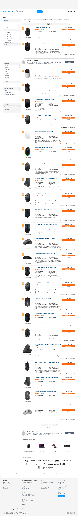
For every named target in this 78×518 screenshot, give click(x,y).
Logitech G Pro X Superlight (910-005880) (44, 313)
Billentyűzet (67, 451)
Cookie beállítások (43, 488)
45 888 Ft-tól (68, 238)
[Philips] (50, 461)
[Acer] (44, 461)
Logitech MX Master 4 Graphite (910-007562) (45, 238)
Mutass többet (38, 21)
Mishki (25, 509)
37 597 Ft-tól (68, 282)
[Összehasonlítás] (68, 11)
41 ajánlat (68, 365)
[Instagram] (71, 512)
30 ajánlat (68, 212)
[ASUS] (32, 461)
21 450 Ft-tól (68, 344)
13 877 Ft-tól (68, 27)
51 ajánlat (68, 411)
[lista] (48, 24)
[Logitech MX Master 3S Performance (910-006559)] (28, 381)
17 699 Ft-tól (68, 99)
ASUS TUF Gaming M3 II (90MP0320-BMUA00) (45, 329)
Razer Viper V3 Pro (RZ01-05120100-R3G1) (44, 209)
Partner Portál (61, 482)
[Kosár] (71, 11)
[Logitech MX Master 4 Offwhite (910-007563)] (28, 411)
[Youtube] (74, 512)
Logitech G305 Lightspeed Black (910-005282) (45, 43)
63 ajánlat (68, 31)
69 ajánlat (68, 166)
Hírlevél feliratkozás (44, 484)
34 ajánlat (68, 151)
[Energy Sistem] (56, 467)
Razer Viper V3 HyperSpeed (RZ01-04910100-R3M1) (46, 267)
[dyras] (50, 467)
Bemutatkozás (6, 482)
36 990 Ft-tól (68, 194)
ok (19, 23)
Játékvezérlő (54, 451)
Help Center (60, 483)
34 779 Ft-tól (68, 253)
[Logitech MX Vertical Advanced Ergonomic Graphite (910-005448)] (28, 348)
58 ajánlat (68, 301)
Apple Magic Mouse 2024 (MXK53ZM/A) (44, 131)
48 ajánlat (68, 87)
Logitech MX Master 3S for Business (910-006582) (46, 178)
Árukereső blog (6, 487)
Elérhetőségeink (6, 483)
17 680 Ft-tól (68, 362)
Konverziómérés (61, 493)
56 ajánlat (68, 46)
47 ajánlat (68, 286)
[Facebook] (68, 512)
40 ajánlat (68, 332)
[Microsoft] (68, 461)
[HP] (26, 461)
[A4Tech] (38, 467)
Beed (59, 492)
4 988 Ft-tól (68, 298)
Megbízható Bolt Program (63, 484)
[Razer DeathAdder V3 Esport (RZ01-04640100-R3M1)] (28, 366)
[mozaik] (50, 24)
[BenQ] (62, 464)
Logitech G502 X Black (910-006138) (43, 115)
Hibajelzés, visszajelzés (44, 487)
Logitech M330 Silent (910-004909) (43, 298)
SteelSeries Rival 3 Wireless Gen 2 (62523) (44, 99)
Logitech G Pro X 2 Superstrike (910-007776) (45, 70)
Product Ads (60, 487)
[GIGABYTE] (32, 464)
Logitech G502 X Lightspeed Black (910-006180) (45, 282)
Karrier (4, 486)
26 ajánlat (68, 102)
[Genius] (56, 464)
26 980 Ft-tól (68, 131)
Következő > (55, 424)
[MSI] (62, 461)
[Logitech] (44, 464)
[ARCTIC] (44, 467)
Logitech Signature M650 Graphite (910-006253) (46, 391)
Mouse (19, 509)
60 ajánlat (68, 197)
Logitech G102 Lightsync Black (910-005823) (45, 163)
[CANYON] (68, 464)
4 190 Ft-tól (68, 329)
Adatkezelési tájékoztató (8, 512)
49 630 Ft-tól (68, 209)
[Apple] (26, 464)
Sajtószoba (5, 488)
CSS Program (60, 489)
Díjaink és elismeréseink (8, 484)
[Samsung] (38, 461)
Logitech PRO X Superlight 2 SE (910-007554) (45, 253)
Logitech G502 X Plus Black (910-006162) (44, 193)
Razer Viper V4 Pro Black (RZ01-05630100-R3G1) (46, 224)
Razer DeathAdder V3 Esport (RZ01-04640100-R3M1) (47, 362)
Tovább (69, 62)
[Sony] (56, 461)
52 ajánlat (68, 119)
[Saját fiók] (73, 11)
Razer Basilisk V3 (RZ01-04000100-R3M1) (44, 147)
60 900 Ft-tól (68, 224)
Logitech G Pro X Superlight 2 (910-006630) (44, 84)
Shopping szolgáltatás (62, 491)
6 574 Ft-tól (68, 163)
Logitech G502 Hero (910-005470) (42, 27)
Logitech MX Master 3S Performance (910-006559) (46, 377)
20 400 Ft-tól (68, 115)
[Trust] (50, 464)
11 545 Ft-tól (68, 43)
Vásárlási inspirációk (44, 486)
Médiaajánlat (61, 488)
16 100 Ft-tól (68, 147)
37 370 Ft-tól (68, 313)
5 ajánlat (68, 73)
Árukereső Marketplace (63, 486)
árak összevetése (68, 29)
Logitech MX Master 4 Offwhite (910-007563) (45, 408)
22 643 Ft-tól (68, 267)
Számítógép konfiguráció (29, 451)
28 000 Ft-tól (68, 178)
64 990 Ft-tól (68, 70)
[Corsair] (38, 464)
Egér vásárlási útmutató (32, 60)
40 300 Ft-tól (68, 408)
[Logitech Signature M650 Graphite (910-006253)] (28, 395)
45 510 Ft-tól (68, 84)
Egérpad (23, 487)
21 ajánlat (68, 317)
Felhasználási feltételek (19, 512)
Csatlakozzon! (62, 496)
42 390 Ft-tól (68, 377)
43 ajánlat (68, 241)
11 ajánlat (68, 257)
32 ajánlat (68, 381)
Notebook (42, 451)
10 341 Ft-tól (68, 391)
